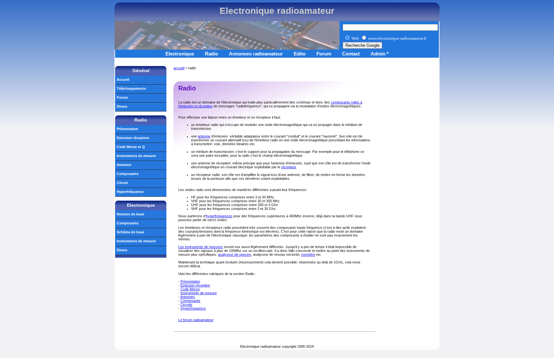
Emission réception (195, 285)
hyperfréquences (219, 216)
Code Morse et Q (131, 147)
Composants (190, 301)
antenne (204, 136)
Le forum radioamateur (196, 320)
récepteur (288, 167)
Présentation (190, 281)
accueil (178, 68)
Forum (323, 53)
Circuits (186, 304)
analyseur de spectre (234, 254)
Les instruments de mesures (200, 247)
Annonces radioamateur (256, 53)
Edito (300, 53)
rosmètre (308, 254)
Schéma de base (130, 232)
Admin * (380, 53)
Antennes (187, 297)
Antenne (124, 165)
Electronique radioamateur (277, 11)
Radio (211, 53)
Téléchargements (131, 88)
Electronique (179, 53)
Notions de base (130, 214)
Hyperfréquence (130, 192)
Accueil (123, 79)
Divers (122, 106)
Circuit (122, 183)
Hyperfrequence (193, 308)
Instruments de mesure (198, 293)
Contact (351, 53)
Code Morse (190, 289)
